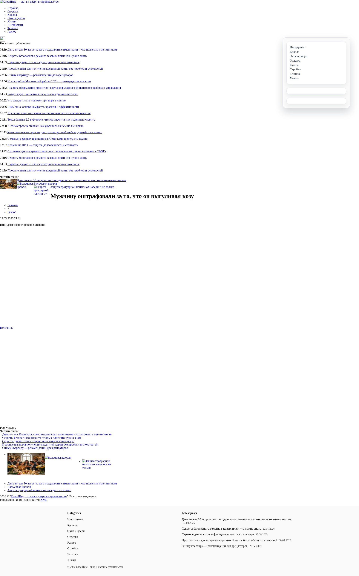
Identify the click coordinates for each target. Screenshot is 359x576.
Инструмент (15, 24)
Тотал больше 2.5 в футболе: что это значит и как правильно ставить (51, 119)
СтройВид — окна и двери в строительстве (39, 496)
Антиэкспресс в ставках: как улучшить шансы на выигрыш (45, 125)
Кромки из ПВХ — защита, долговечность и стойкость (42, 145)
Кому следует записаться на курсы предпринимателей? (42, 94)
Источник (6, 327)
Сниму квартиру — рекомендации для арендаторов (40, 75)
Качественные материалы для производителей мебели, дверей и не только (54, 132)
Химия (11, 21)
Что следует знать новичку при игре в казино (36, 100)
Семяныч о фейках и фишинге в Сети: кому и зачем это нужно (47, 138)
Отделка (12, 11)
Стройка (12, 8)
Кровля (12, 14)
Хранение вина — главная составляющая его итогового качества (48, 113)
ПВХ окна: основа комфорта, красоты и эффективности (43, 106)
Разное (11, 31)
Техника (12, 28)
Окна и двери (16, 18)
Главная (12, 205)
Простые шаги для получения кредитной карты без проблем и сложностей (55, 68)
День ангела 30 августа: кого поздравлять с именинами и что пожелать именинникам (62, 49)
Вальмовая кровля (45, 183)
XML (43, 499)
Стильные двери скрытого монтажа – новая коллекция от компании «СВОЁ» (56, 151)
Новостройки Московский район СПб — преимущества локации (49, 81)
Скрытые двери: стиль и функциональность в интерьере (43, 62)
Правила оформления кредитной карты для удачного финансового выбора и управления (64, 87)
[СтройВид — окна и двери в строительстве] (29, 1)
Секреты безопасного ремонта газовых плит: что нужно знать (47, 55)
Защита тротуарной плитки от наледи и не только (82, 187)
